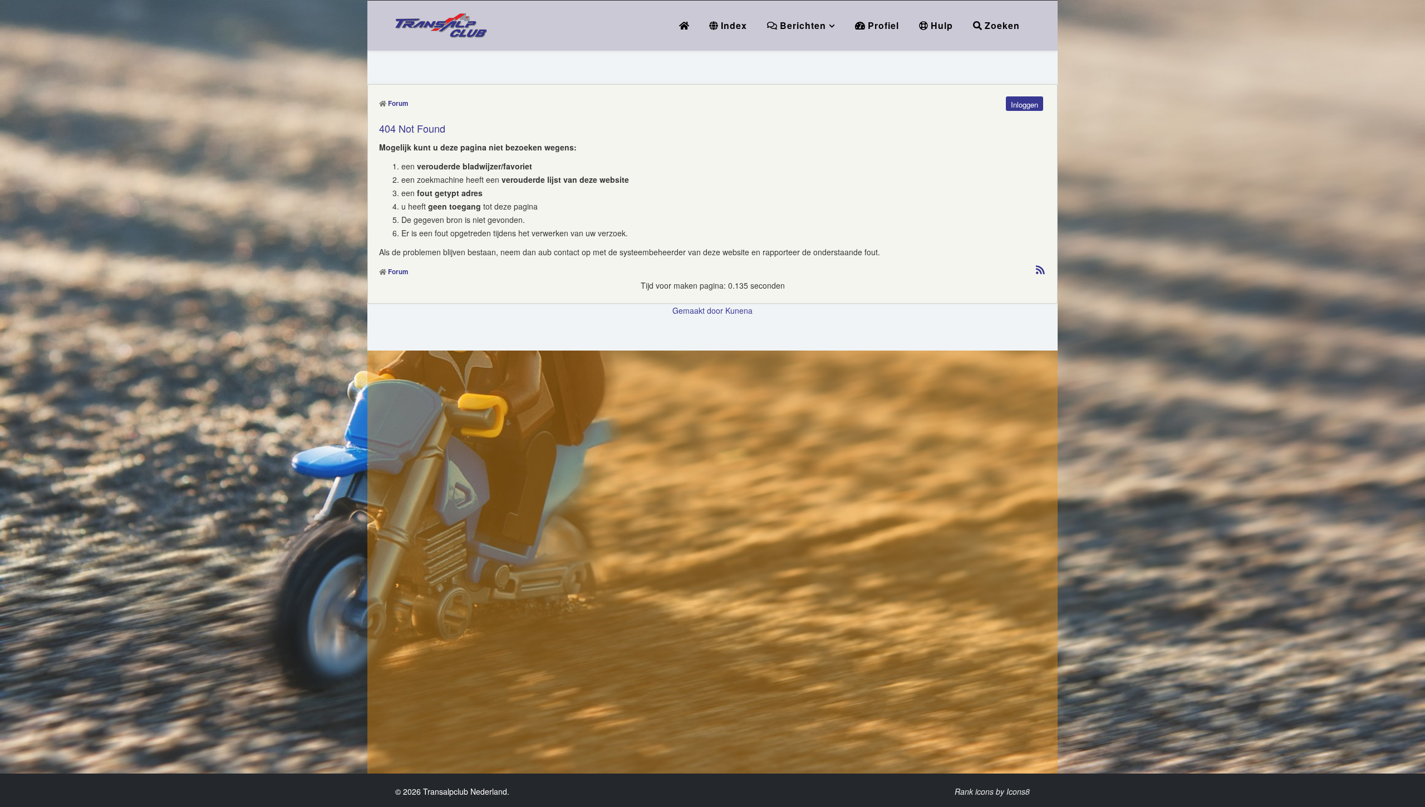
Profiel (882, 25)
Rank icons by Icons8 (992, 791)
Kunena (739, 310)
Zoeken (1001, 25)
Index (732, 25)
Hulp (940, 25)
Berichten (801, 25)
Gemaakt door (698, 310)
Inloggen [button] (1024, 104)
